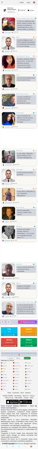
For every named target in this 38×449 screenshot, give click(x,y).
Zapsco (7, 221)
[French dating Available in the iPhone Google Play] (25, 401)
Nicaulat (7, 240)
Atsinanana (19, 150)
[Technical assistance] (31, 447)
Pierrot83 (8, 32)
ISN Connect (19, 443)
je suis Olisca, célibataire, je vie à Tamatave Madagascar (26, 193)
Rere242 (7, 127)
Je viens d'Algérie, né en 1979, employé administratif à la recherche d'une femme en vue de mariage (26, 43)
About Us (26, 396)
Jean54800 (8, 278)
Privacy (32, 396)
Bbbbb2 (7, 51)
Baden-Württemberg (22, 94)
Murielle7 (8, 70)
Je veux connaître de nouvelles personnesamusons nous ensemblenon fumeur (24, 100)
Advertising (17, 396)
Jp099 (7, 316)
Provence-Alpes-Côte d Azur (25, 18)
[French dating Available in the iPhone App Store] (12, 401)
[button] (2, 2)
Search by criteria (29, 322)
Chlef (17, 37)
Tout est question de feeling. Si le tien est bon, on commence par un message (25, 119)
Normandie (19, 169)
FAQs (31, 397)
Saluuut (7, 184)
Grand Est (19, 226)
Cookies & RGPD (8, 396)
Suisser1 (7, 89)
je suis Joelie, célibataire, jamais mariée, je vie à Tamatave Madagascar (25, 155)
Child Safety (18, 397)
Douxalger (8, 297)
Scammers (15, 393)
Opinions (28, 393)
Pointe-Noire (20, 113)
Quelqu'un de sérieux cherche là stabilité (24, 287)
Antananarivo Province (23, 56)
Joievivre (8, 108)
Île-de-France (20, 207)
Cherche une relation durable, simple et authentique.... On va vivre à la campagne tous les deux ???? (25, 233)
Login (28, 2)
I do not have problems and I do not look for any (26, 79)
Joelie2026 (8, 165)
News (9, 393)
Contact (26, 397)
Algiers (18, 283)
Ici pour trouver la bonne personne (25, 173)
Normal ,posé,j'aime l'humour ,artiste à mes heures (24, 212)
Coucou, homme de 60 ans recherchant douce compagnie (25, 269)
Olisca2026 (8, 202)
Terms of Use (9, 397)
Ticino (18, 75)
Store (22, 393)
